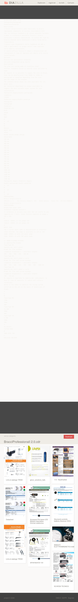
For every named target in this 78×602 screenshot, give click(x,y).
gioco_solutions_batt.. (38, 480)
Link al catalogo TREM (14, 480)
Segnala (71, 598)
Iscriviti (61, 3)
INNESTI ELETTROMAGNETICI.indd (64, 546)
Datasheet (9, 519)
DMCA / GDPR (61, 598)
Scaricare (68, 436)
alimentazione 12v (36, 562)
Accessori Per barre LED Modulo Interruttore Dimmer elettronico (39, 521)
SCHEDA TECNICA (61, 586)
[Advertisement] (39, 12)
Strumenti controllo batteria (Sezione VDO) (62, 520)
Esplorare (41, 3)
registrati (52, 3)
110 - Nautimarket (60, 479)
